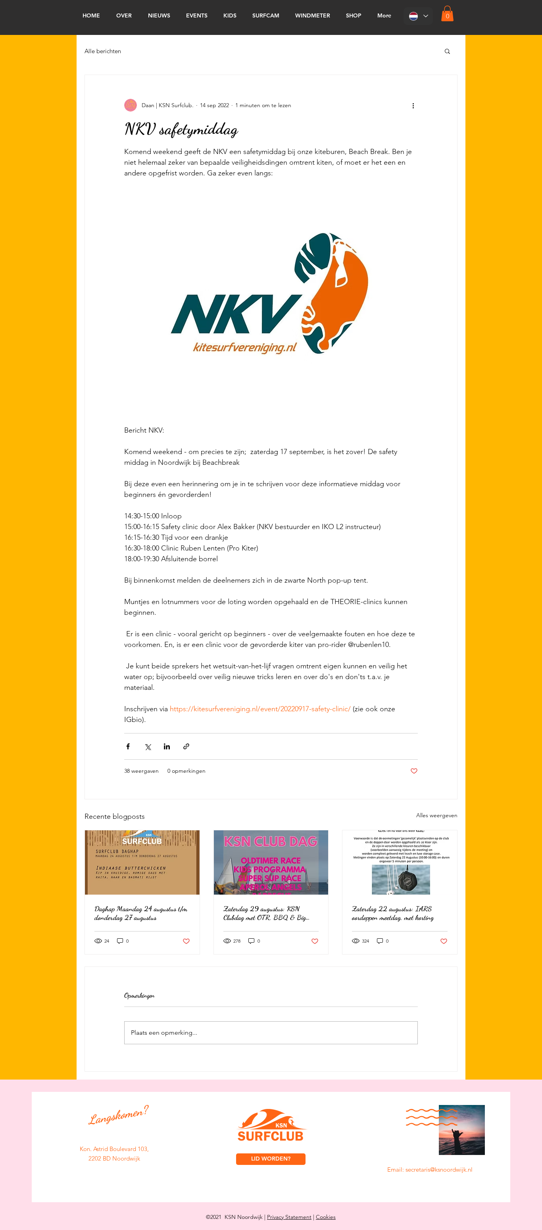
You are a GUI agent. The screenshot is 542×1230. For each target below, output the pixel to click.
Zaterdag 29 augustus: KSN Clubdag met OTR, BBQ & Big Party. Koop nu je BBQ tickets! (264, 913)
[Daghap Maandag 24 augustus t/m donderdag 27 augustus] (142, 862)
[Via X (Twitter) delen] (147, 746)
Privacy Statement (289, 1216)
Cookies (326, 1216)
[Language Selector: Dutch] (418, 16)
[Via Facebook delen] (128, 746)
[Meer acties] (413, 105)
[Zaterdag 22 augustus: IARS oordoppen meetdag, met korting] (399, 862)
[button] (447, 13)
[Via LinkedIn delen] (167, 746)
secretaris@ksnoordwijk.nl (439, 1169)
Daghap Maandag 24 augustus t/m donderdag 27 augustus (140, 913)
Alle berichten (103, 51)
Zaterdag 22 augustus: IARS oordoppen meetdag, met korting (393, 913)
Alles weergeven (436, 815)
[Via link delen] (186, 746)
